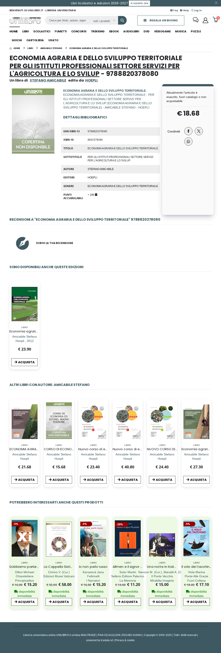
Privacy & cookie (125, 640)
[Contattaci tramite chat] (196, 20)
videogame (162, 31)
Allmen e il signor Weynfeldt (135, 566)
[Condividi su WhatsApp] (188, 141)
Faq (175, 10)
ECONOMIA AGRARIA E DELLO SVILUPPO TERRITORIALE (123, 186)
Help (186, 10)
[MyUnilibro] (205, 20)
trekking (98, 31)
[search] (122, 20)
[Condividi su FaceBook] (188, 131)
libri (25, 31)
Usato (53, 40)
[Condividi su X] (199, 131)
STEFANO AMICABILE (48, 80)
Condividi (173, 131)
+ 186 (91, 194)
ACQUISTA (26, 362)
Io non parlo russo (93, 566)
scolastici (41, 31)
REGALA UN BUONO (163, 20)
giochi (17, 40)
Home (13, 31)
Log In (197, 10)
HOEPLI (92, 177)
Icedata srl (107, 640)
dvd (147, 31)
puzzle (196, 31)
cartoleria (35, 40)
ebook (114, 31)
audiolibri (131, 31)
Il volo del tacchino (197, 566)
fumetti (61, 31)
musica (180, 31)
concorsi (78, 31)
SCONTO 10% (140, 3)
